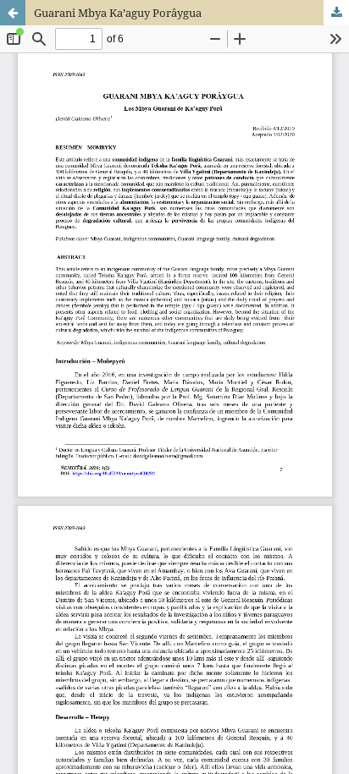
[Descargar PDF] (336, 12)
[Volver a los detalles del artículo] (12, 12)
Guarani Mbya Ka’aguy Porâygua (118, 12)
